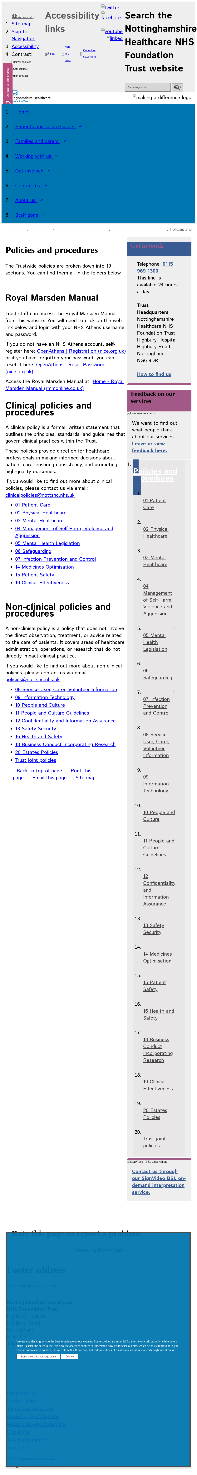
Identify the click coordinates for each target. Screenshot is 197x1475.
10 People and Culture (40, 705)
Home (18, 229)
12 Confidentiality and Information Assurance (65, 721)
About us (40, 229)
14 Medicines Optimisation (44, 567)
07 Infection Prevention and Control (55, 559)
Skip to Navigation (23, 35)
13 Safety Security (35, 728)
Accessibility (26, 17)
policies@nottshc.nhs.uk (32, 679)
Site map (22, 23)
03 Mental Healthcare (39, 520)
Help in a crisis (68, 54)
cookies (30, 1341)
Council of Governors (89, 53)
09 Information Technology (45, 697)
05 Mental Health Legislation (47, 543)
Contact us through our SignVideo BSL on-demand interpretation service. (159, 1182)
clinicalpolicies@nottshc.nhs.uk (40, 495)
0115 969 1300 (155, 268)
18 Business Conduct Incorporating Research (65, 744)
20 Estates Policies (36, 752)
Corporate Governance (80, 229)
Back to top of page (39, 770)
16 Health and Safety (38, 736)
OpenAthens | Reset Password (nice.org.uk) (54, 368)
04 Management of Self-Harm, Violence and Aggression (64, 532)
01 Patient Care (32, 505)
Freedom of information (138, 229)
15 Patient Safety (34, 575)
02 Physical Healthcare (40, 513)
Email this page (49, 777)
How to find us (154, 374)
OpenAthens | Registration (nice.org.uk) (81, 351)
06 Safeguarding (33, 551)
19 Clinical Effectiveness (42, 582)
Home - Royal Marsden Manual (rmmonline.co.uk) (64, 385)
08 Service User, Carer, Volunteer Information (66, 689)
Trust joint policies (35, 760)
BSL (52, 54)
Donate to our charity (8, 82)
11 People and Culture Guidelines (52, 713)
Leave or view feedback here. (149, 447)
